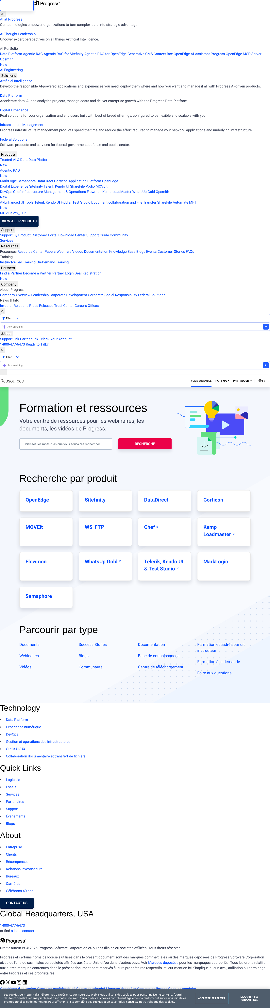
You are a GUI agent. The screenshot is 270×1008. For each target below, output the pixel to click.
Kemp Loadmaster (217, 530)
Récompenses (17, 862)
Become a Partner (37, 273)
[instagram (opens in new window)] (19, 984)
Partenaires (15, 802)
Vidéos (25, 667)
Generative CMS (140, 54)
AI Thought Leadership (18, 34)
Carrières (13, 884)
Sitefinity (36, 186)
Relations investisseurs (24, 869)
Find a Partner (11, 273)
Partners (8, 268)
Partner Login (63, 273)
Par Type (221, 381)
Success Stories (93, 644)
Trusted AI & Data (14, 160)
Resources (9, 246)
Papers (50, 252)
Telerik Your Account (55, 339)
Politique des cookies (160, 1002)
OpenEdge (110, 181)
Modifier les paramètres (249, 998)
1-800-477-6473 (12, 344)
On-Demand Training (53, 262)
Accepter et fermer (211, 998)
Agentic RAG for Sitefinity (63, 54)
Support (7, 230)
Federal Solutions (13, 139)
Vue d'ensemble (201, 381)
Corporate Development (68, 295)
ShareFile (77, 186)
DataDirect (45, 181)
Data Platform (11, 54)
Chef (16, 192)
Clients (11, 854)
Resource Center (31, 252)
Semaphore (27, 181)
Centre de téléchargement (160, 667)
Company (8, 284)
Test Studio (81, 202)
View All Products (19, 221)
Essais (11, 787)
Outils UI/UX (15, 749)
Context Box (163, 54)
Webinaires (29, 655)
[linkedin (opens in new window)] (25, 984)
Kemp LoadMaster (116, 192)
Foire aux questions (214, 673)
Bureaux (12, 876)
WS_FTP (19, 213)
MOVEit (102, 186)
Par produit (241, 381)
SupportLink (9, 339)
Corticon (61, 181)
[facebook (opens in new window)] (3, 984)
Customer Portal (45, 235)
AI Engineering (11, 70)
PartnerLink (29, 339)
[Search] (2, 311)
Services (6, 241)
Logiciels (13, 780)
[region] (135, 998)
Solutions (8, 75)
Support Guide (97, 235)
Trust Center (64, 306)
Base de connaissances (158, 655)
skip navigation (17, 5)
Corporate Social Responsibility (112, 295)
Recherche (145, 444)
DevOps (6, 192)
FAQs (190, 252)
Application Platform (85, 181)
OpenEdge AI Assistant (192, 54)
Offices (93, 306)
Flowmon (94, 192)
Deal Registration (50, 276)
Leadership (40, 295)
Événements (15, 816)
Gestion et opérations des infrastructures (38, 742)
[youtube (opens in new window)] (14, 984)
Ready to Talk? (37, 344)
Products (8, 154)
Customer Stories (171, 252)
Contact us (16, 903)
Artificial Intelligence (16, 81)
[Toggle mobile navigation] (3, 372)
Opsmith (6, 62)
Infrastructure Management (21, 125)
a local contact (22, 931)
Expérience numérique (23, 727)
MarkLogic (8, 181)
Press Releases (41, 306)
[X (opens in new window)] (8, 984)
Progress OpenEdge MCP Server (236, 54)
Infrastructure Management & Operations (53, 192)
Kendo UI (62, 186)
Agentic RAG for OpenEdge (105, 54)
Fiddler (66, 202)
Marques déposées (163, 963)
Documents (29, 644)
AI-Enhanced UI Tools (17, 202)
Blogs (140, 252)
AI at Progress (11, 19)
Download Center (71, 235)
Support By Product (15, 235)
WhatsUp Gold (143, 192)
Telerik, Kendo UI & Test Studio (163, 565)
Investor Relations (14, 306)
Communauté (91, 667)
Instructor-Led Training (18, 262)
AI (3, 14)
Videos (77, 252)
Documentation (96, 252)
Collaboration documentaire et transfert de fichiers (45, 756)
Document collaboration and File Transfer (123, 202)
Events (151, 252)
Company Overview (15, 295)
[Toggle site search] (2, 350)
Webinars (64, 252)
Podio (90, 186)
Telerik (49, 186)
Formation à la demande (218, 661)
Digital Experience (14, 110)
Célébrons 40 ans (19, 891)
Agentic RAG (33, 54)
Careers (81, 306)
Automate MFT (98, 205)
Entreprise (14, 847)
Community (119, 235)
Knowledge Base (122, 252)
